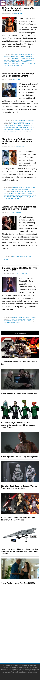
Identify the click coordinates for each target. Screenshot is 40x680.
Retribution (8, 195)
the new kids (25, 197)
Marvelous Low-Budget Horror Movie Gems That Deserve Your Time (17, 141)
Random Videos (14, 189)
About (23, 644)
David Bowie (18, 321)
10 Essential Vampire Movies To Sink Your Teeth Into (18, 9)
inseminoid (24, 127)
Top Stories (28, 56)
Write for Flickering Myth (24, 653)
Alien (14, 124)
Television (24, 627)
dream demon (8, 127)
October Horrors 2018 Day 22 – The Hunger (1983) (19, 269)
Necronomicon (14, 193)
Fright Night (20, 60)
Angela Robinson (17, 258)
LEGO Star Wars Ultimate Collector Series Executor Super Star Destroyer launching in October (19, 551)
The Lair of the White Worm (18, 131)
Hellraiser (17, 127)
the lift (18, 197)
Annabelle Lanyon (15, 125)
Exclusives (23, 617)
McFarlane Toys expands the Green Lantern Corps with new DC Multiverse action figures (18, 425)
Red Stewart (23, 189)
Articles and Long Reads (24, 610)
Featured (7, 56)
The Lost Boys (8, 65)
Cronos (6, 60)
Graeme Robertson (18, 317)
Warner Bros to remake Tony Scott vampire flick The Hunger (19, 208)
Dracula (12, 60)
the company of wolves (21, 129)
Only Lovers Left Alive (19, 63)
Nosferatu (7, 63)
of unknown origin (25, 193)
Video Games (24, 633)
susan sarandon (27, 321)
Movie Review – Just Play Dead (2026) (18, 583)
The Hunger (31, 63)
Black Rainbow (27, 125)
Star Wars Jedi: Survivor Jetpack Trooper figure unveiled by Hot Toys (19, 487)
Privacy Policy (10, 672)
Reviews (33, 317)
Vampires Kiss (18, 65)
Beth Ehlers (16, 319)
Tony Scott (16, 323)
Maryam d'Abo (8, 129)
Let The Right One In (14, 62)
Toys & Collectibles (24, 637)
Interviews (24, 614)
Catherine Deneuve (27, 319)
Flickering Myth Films (24, 640)
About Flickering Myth (24, 646)
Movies (13, 56)
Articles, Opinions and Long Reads (23, 55)
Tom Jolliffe (20, 56)
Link (25, 191)
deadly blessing (17, 191)
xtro (29, 131)
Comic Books (24, 630)
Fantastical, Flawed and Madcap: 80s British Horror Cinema (18, 74)
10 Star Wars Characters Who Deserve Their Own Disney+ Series (18, 519)
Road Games (16, 195)
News (29, 256)
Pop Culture (24, 620)
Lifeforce (32, 127)
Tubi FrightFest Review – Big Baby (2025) (19, 457)
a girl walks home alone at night (23, 58)
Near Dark (25, 62)
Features (24, 607)
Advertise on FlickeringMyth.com (23, 650)
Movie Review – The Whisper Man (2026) (19, 393)
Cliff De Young (9, 321)
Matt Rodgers (17, 256)
